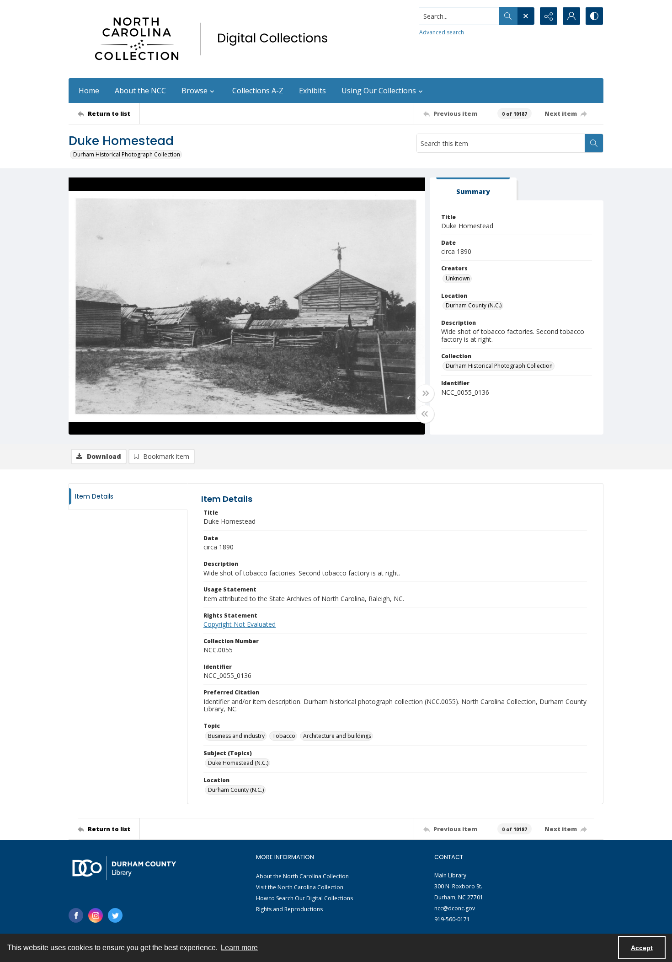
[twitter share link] (115, 915)
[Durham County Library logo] (124, 868)
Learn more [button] (239, 947)
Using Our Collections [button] (378, 91)
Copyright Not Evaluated (239, 624)
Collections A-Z (257, 91)
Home (89, 91)
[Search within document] (594, 143)
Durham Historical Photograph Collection (126, 154)
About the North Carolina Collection (302, 876)
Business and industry (236, 736)
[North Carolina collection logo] (214, 39)
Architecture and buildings (337, 736)
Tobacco (283, 736)
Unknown (458, 278)
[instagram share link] (95, 915)
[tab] (473, 189)
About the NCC (140, 91)
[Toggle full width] (425, 393)
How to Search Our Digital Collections (304, 898)
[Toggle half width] (425, 414)
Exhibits (312, 91)
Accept (642, 947)
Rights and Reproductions (289, 909)
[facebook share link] (76, 915)
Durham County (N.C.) (473, 305)
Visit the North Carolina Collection (299, 887)
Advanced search (441, 32)
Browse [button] (194, 91)
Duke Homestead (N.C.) (238, 763)
